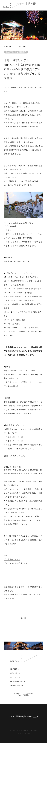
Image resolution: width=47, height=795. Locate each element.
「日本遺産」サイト (12, 559)
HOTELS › (15, 678)
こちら (22, 456)
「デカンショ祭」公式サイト (16, 563)
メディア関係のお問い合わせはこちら (23, 717)
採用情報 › (29, 693)
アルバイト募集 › (24, 695)
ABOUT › (14, 669)
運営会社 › (17, 693)
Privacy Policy (23, 733)
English (21, 4)
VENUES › (15, 674)
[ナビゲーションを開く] (42, 3)
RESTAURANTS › (18, 682)
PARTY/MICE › (17, 686)
